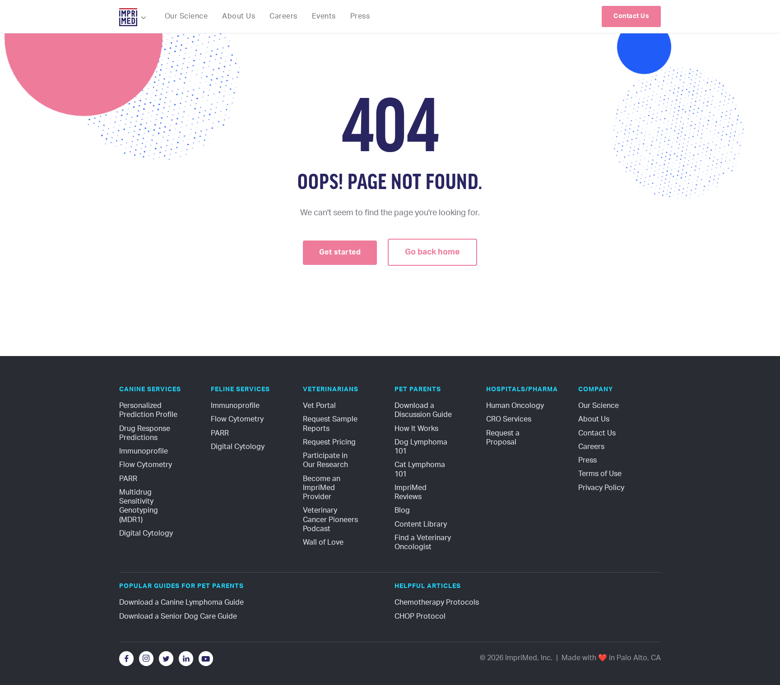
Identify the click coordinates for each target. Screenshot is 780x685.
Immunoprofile (143, 451)
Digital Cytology (146, 533)
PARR (128, 478)
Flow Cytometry (145, 464)
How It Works (416, 428)
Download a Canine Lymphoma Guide (181, 602)
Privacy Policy (601, 487)
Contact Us (597, 433)
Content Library (421, 524)
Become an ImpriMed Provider (322, 488)
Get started (340, 252)
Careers (591, 446)
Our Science (598, 405)
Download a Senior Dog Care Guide (178, 616)
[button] (133, 18)
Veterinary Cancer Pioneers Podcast (331, 519)
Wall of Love (323, 542)
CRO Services (508, 419)
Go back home (432, 252)
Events (324, 16)
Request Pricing (329, 442)
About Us (593, 419)
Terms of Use (600, 473)
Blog (402, 510)
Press (587, 460)
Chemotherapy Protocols (437, 602)
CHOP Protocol (420, 616)
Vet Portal (319, 405)
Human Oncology (515, 405)
